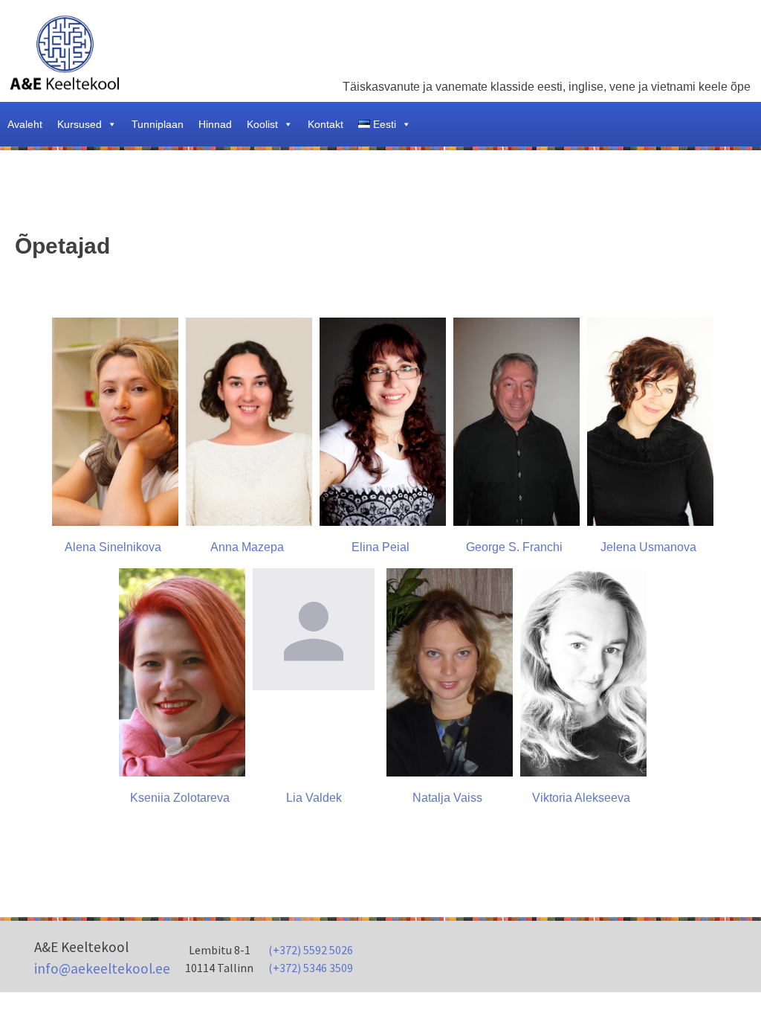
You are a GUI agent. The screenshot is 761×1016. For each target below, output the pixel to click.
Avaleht (24, 124)
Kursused (79, 124)
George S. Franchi (514, 547)
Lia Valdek (314, 797)
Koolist (262, 124)
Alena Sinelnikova (113, 547)
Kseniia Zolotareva (180, 797)
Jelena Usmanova (648, 547)
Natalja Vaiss (447, 797)
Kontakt (325, 124)
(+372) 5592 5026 (310, 949)
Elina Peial (380, 547)
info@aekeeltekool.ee (102, 968)
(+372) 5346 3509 (310, 967)
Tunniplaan (158, 124)
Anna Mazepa (247, 547)
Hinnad (215, 124)
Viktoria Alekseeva (581, 797)
